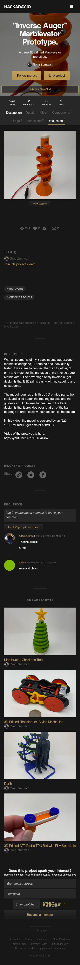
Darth (8, 783)
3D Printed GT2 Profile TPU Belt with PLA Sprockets (40, 845)
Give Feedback (61, 939)
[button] (71, 6)
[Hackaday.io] (17, 6)
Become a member (14, 874)
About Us (15, 939)
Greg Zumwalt (42, 64)
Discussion (56, 120)
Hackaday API (60, 944)
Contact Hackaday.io (36, 939)
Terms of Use (19, 944)
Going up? (41, 930)
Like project (57, 75)
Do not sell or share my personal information (40, 948)
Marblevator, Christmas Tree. (23, 659)
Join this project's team (19, 264)
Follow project (27, 75)
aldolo (22, 562)
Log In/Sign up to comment (23, 527)
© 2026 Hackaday (40, 955)
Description (14, 112)
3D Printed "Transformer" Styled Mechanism (34, 721)
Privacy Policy (39, 944)
